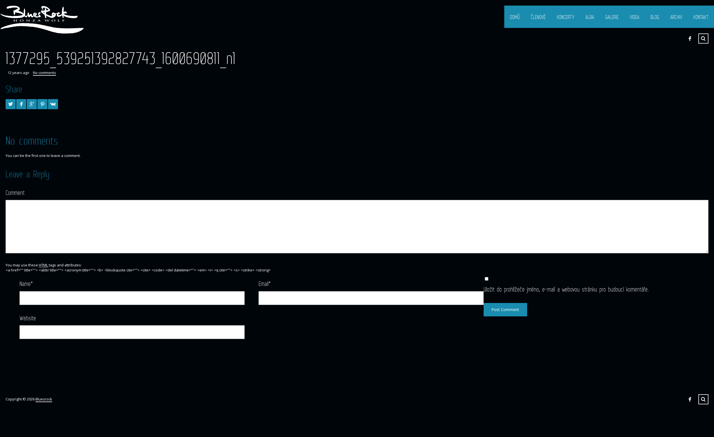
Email (265, 283)
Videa (634, 17)
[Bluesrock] (42, 20)
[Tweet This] (11, 104)
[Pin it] (42, 104)
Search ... (703, 39)
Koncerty (565, 17)
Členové (538, 17)
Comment (15, 192)
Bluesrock (43, 399)
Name (26, 283)
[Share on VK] (53, 104)
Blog (654, 17)
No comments (44, 72)
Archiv (676, 17)
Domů (515, 17)
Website (28, 318)
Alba (589, 17)
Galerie (612, 17)
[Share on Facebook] (21, 104)
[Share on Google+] (32, 104)
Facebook (690, 39)
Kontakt (700, 17)
